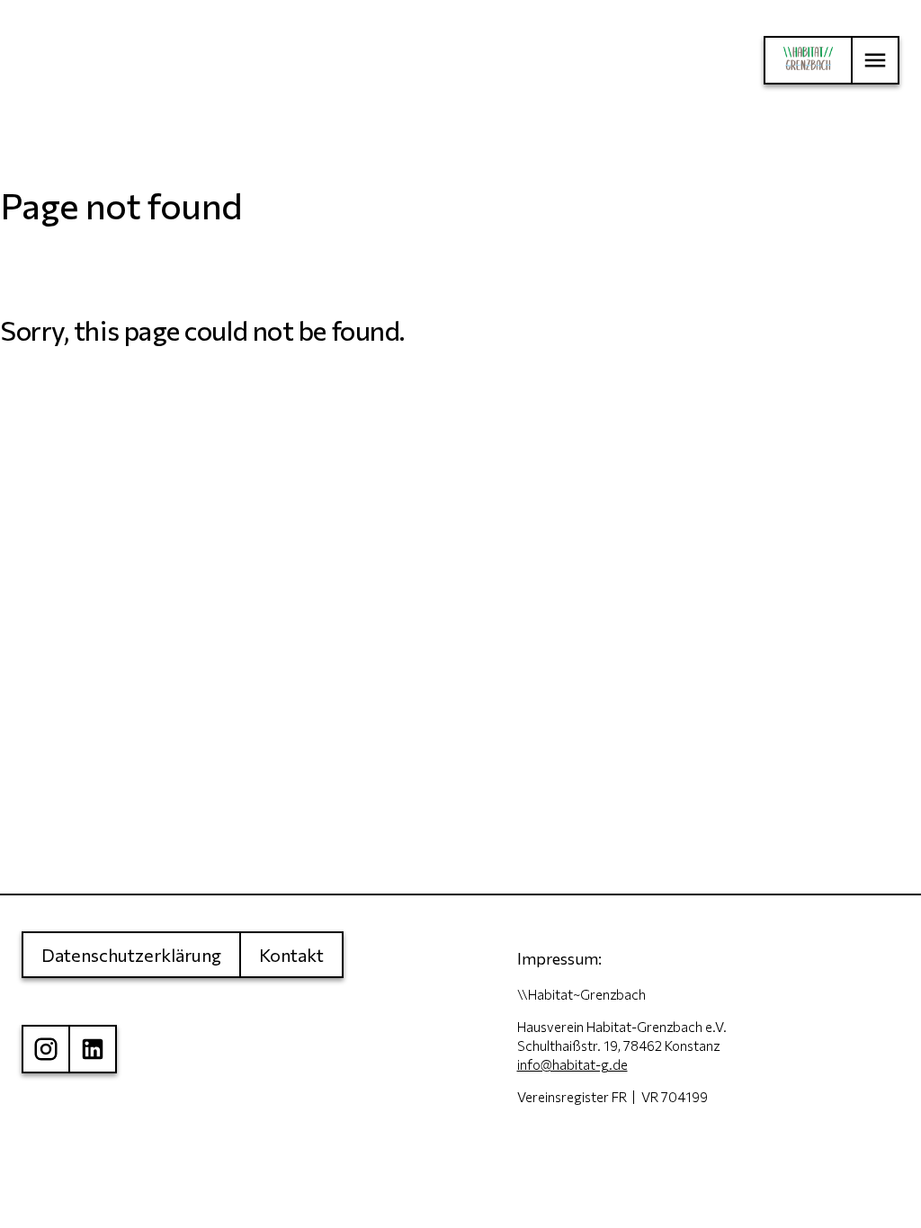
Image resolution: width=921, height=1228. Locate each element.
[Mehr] (875, 60)
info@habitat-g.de (572, 1064)
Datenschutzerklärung (131, 954)
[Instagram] (45, 1049)
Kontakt (291, 954)
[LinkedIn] (92, 1049)
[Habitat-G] (807, 60)
